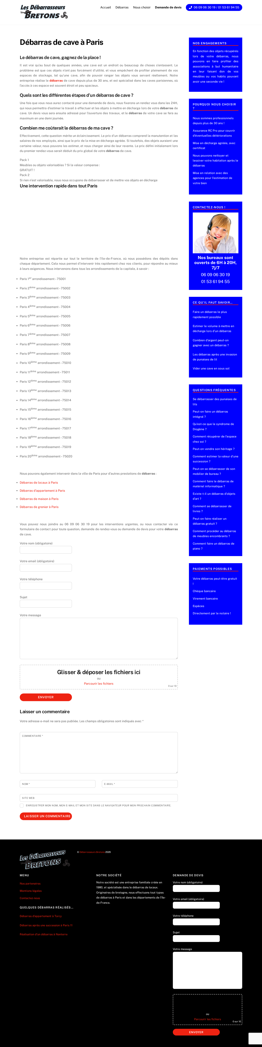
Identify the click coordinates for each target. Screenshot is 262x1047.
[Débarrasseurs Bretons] (44, 17)
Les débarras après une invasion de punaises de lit (215, 357)
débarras (56, 80)
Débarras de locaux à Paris (39, 482)
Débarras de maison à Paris (39, 499)
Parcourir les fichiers (98, 683)
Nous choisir (142, 7)
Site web (28, 798)
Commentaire (32, 735)
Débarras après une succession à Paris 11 (46, 925)
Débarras (122, 7)
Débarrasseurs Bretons (92, 852)
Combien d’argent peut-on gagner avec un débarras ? (211, 343)
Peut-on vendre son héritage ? (214, 448)
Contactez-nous (30, 898)
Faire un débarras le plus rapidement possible (210, 314)
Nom (26, 784)
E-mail (109, 784)
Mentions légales (31, 890)
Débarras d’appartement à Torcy (41, 916)
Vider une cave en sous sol (211, 368)
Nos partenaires (30, 883)
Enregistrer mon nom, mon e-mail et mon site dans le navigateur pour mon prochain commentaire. (98, 805)
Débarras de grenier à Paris (39, 507)
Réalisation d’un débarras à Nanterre (44, 934)
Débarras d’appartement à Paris (42, 490)
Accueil (105, 7)
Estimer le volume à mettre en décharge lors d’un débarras (213, 328)
